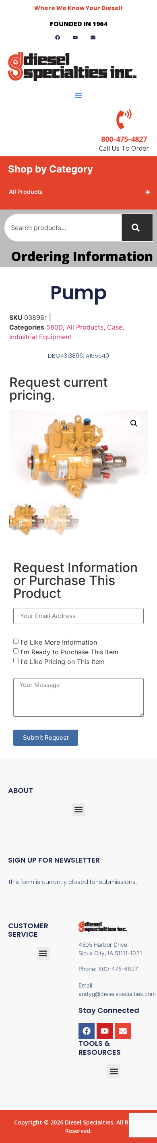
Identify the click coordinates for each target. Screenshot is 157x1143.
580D (54, 327)
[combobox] (63, 228)
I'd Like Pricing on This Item (63, 662)
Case (114, 327)
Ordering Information (82, 256)
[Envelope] (123, 1031)
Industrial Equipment (40, 337)
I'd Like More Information (59, 642)
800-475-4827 (124, 139)
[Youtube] (105, 1031)
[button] (78, 95)
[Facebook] (86, 1031)
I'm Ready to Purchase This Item (69, 652)
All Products (80, 192)
